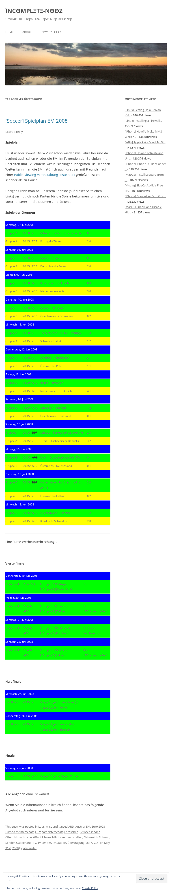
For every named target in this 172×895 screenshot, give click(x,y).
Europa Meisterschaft (19, 832)
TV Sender (44, 843)
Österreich (91, 837)
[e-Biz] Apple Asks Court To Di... (145, 142)
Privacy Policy (51, 32)
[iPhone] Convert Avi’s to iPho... (145, 196)
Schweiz (104, 837)
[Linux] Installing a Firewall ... (143, 121)
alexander (30, 848)
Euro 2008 (98, 826)
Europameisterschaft (49, 832)
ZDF (96, 843)
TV (34, 843)
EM (88, 826)
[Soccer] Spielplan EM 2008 (36, 120)
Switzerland (24, 843)
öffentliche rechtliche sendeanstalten (57, 837)
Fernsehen (71, 832)
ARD (71, 826)
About (27, 32)
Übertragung (75, 843)
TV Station (59, 843)
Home (9, 32)
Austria (80, 826)
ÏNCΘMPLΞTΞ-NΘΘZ (33, 11)
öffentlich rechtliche (18, 837)
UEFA (89, 843)
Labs (41, 826)
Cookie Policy (90, 888)
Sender (10, 843)
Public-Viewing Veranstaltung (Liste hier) (44, 175)
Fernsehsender (90, 832)
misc (49, 826)
